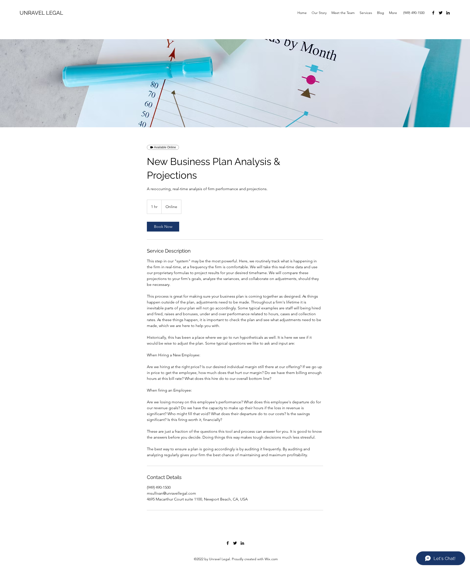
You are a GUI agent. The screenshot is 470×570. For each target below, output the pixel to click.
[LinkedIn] (448, 12)
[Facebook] (433, 12)
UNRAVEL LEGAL (41, 13)
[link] (163, 227)
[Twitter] (440, 12)
